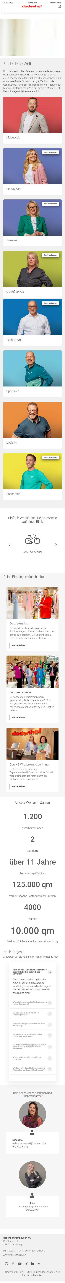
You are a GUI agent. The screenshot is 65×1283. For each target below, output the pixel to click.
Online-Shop (8, 3)
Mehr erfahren (19, 645)
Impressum (9, 1251)
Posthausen (32, 3)
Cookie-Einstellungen (15, 1255)
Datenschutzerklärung (32, 1251)
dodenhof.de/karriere (29, 989)
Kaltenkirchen (55, 3)
